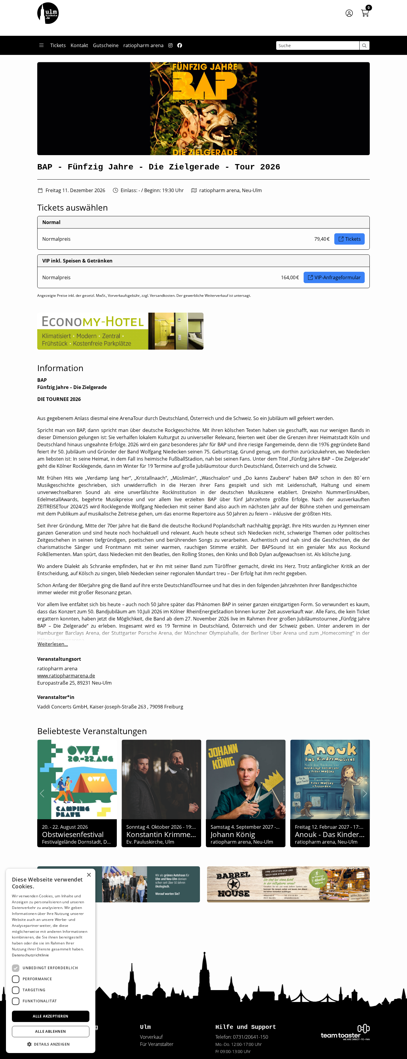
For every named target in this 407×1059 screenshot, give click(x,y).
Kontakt (79, 45)
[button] (50, 1044)
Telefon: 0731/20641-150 (241, 1037)
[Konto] (349, 13)
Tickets (58, 45)
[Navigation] (41, 45)
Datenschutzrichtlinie (30, 955)
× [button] (88, 875)
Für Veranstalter (156, 1044)
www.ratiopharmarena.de (66, 675)
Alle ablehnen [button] (50, 1031)
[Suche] (364, 45)
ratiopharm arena (143, 45)
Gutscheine (106, 45)
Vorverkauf (151, 1037)
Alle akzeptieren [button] (50, 1016)
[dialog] (50, 961)
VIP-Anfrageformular (338, 277)
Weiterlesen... (53, 644)
